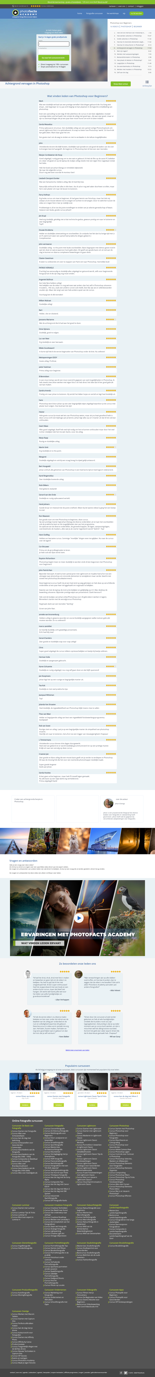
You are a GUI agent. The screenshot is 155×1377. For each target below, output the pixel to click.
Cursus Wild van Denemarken (88, 1233)
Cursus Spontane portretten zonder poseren (56, 1267)
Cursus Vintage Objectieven (55, 1236)
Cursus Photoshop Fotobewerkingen (116, 1180)
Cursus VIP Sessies (19, 1356)
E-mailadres (42, 48)
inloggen (140, 6)
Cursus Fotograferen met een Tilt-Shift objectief (56, 1167)
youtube (87, 1372)
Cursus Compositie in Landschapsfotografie (118, 1230)
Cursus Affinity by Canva (21, 1342)
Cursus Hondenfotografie (22, 1248)
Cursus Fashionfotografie (87, 1260)
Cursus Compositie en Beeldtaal (24, 1159)
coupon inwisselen (57, 1372)
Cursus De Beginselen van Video (89, 1297)
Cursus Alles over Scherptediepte (19, 1134)
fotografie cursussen (94, 13)
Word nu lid (102, 2)
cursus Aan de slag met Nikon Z (126, 1096)
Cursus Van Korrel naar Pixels (56, 1172)
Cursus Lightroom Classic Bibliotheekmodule (87, 1169)
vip (124, 13)
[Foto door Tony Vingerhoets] (104, 841)
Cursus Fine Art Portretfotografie (51, 1281)
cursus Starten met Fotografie (58, 1096)
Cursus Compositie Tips (54, 1182)
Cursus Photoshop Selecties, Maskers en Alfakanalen (120, 1160)
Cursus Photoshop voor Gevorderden (118, 1146)
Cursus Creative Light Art (54, 1233)
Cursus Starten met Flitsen (55, 1248)
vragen (81, 1372)
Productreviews (18, 1344)
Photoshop (126, 26)
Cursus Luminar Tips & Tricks (23, 1212)
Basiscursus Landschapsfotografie (118, 1216)
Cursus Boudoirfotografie (55, 1250)
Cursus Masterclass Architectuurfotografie (53, 1148)
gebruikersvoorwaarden (99, 1372)
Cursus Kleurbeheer (53, 1152)
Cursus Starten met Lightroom (89, 1128)
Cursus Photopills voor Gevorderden (118, 1298)
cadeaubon (32, 1372)
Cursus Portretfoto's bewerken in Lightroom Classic (89, 1146)
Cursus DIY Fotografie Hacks (56, 1200)
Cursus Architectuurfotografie (56, 1131)
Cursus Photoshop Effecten (120, 1196)
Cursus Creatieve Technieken (56, 1208)
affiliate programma (71, 1372)
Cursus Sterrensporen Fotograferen (118, 1225)
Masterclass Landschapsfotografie (118, 1211)
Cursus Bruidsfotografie (118, 1246)
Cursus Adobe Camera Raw (120, 1149)
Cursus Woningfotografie (22, 1295)
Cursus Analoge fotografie (55, 1229)
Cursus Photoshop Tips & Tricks (122, 1177)
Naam (40, 41)
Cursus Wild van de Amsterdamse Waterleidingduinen (85, 1228)
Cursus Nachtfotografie (54, 1163)
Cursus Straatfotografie (54, 1142)
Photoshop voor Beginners (121, 23)
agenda (25, 1372)
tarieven (112, 6)
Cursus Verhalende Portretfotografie (52, 1263)
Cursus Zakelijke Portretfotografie (51, 1274)
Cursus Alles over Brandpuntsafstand (20, 1164)
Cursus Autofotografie (21, 1293)
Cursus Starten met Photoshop (121, 1128)
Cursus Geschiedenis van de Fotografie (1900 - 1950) (23, 1155)
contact (131, 6)
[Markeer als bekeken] (112, 48)
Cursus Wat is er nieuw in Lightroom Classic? (87, 1178)
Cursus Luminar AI (19, 1215)
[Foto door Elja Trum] (43, 841)
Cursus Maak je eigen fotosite (23, 1363)
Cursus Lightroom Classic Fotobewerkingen (87, 1160)
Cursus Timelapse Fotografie (56, 1175)
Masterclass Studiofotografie (88, 1246)
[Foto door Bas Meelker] (134, 841)
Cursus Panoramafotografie (56, 1161)
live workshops (113, 13)
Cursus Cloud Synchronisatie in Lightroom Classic (89, 1183)
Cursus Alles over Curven (119, 1184)
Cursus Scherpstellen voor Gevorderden (22, 1144)
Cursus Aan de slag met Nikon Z (57, 1189)
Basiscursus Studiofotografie (88, 1253)
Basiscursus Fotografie (21, 1161)
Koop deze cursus (121, 84)
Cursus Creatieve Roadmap (55, 1217)
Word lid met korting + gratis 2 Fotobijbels (64, 2)
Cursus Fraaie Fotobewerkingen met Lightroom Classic (89, 1173)
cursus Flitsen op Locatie (25, 1096)
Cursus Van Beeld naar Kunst (56, 1210)
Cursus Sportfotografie (54, 1145)
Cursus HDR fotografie (53, 1159)
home (79, 13)
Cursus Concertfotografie (55, 1128)
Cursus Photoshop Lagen (119, 1152)
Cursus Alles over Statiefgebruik (24, 1173)
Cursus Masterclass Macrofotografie (84, 1213)
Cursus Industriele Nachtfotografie (52, 1197)
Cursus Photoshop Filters (119, 1175)
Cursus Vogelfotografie (21, 1246)
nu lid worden (136, 13)
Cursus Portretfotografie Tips (56, 1246)
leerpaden (46, 1372)
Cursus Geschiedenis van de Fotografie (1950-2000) (23, 1169)
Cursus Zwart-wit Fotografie (56, 1226)
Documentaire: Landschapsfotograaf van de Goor (120, 1236)
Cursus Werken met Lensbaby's (57, 1219)
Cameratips (16, 1147)
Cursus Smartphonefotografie (56, 1170)
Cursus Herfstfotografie (86, 1217)
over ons (121, 6)
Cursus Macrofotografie (86, 1219)
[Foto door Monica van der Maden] (73, 841)
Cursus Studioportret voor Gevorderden (87, 1249)
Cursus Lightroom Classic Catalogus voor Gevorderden (88, 1164)
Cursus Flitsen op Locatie (54, 1285)
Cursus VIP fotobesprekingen (121, 1302)
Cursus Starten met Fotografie (24, 1131)
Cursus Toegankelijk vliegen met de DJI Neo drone (24, 1347)
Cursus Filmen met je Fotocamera (85, 1294)
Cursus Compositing (117, 1172)
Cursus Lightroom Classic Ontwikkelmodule (87, 1150)
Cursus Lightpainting (53, 1231)
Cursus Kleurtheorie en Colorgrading (118, 1141)
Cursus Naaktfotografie (54, 1271)
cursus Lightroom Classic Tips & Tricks (92, 1096)
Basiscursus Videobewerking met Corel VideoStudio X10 (88, 1305)
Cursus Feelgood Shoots (54, 1278)
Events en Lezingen (19, 1358)
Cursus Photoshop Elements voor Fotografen (120, 1164)
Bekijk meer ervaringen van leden (77, 1050)
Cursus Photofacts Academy (23, 1360)
